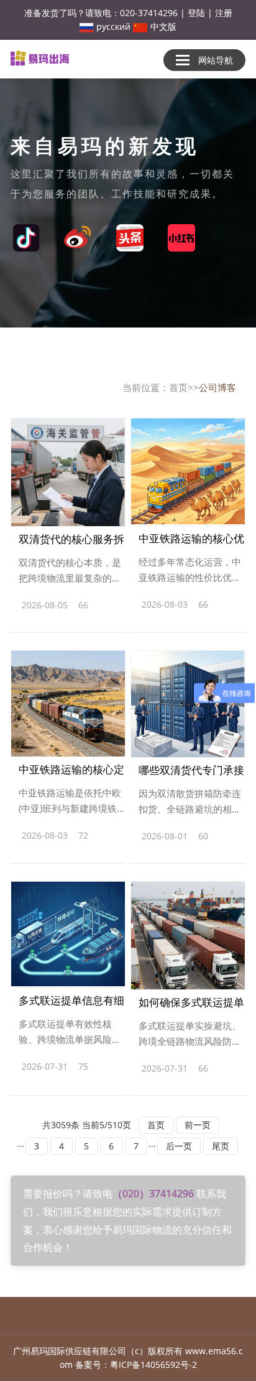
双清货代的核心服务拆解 (71, 542)
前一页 (198, 1125)
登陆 (196, 13)
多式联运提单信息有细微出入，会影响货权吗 (71, 1003)
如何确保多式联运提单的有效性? (191, 1005)
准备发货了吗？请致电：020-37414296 (101, 13)
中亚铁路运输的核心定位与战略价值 (71, 772)
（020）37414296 (154, 1193)
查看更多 (108, 607)
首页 (178, 387)
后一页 (179, 1146)
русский (113, 26)
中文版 (163, 26)
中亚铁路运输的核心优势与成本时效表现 (191, 541)
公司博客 (217, 387)
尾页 (220, 1146)
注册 (223, 13)
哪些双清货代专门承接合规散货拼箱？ (191, 773)
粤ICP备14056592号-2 (153, 1364)
